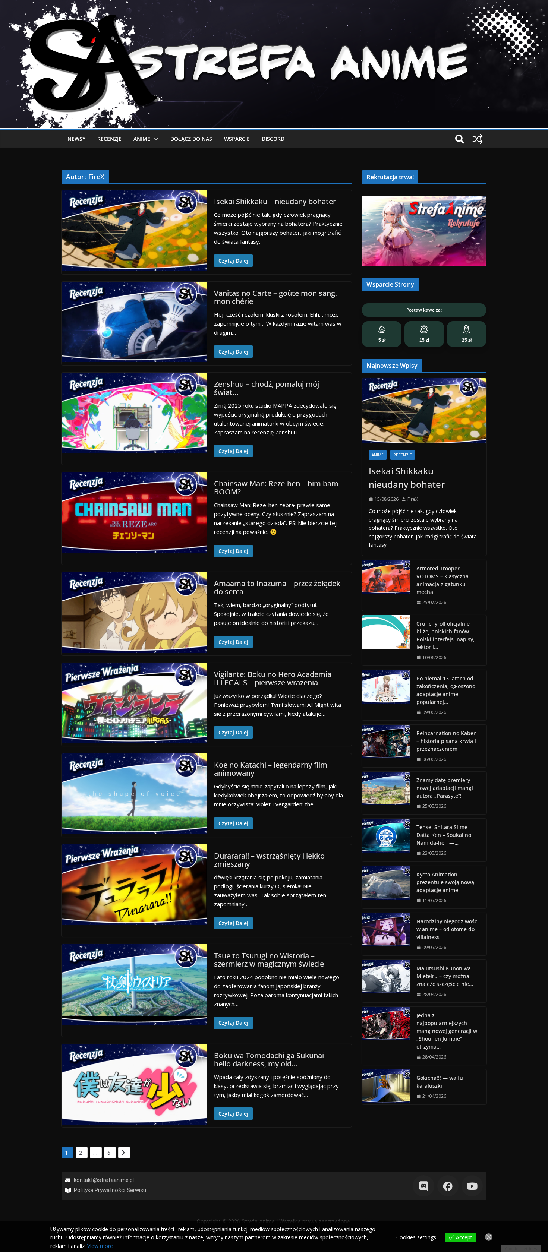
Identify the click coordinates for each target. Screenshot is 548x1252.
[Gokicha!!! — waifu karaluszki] (386, 1086)
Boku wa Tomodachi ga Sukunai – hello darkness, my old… (272, 1059)
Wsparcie (237, 138)
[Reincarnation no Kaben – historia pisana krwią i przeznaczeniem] (386, 746)
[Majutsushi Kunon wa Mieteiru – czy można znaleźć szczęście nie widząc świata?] (386, 981)
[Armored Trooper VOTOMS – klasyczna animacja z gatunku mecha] (386, 585)
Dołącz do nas (191, 138)
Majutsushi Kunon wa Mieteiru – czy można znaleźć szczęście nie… (444, 976)
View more (100, 1245)
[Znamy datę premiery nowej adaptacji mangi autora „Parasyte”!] (386, 793)
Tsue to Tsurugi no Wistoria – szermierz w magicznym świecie (269, 960)
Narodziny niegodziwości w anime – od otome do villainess (447, 929)
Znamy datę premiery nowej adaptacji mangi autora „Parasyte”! (444, 788)
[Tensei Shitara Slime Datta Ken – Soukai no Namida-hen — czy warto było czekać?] (386, 840)
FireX (412, 499)
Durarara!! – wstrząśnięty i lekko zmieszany (269, 860)
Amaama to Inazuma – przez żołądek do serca (277, 587)
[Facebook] (448, 1185)
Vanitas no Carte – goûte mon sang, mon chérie (275, 297)
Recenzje (109, 138)
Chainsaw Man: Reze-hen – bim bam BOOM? (276, 487)
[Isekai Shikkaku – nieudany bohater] (424, 410)
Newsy (76, 138)
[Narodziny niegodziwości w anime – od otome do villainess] (386, 934)
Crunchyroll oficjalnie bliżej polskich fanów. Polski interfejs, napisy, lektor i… (445, 635)
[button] (154, 139)
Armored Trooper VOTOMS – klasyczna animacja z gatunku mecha (442, 580)
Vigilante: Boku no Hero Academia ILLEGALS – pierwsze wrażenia (272, 678)
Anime (141, 138)
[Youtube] (472, 1185)
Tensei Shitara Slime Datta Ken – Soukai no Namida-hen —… (443, 834)
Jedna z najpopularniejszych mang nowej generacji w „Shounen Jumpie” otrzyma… (446, 1031)
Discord (273, 138)
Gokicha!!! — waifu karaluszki (439, 1081)
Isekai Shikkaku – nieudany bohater (275, 201)
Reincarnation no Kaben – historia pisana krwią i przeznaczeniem (446, 741)
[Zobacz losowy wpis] (477, 139)
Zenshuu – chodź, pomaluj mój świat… (266, 388)
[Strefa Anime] (274, 4)
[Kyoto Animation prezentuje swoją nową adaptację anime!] (386, 887)
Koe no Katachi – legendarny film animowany (270, 769)
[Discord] (423, 1185)
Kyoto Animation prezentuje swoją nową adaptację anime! (445, 882)
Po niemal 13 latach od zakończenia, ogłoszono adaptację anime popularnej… (445, 690)
